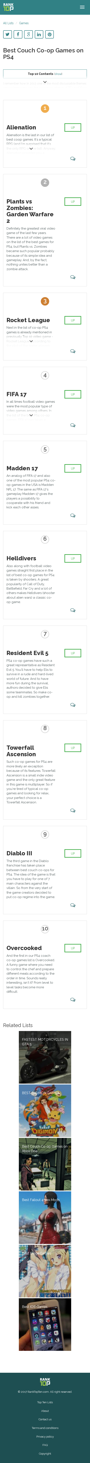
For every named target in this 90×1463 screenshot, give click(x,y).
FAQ (45, 1445)
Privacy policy (45, 1436)
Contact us (45, 1419)
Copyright (45, 1453)
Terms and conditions (45, 1428)
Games (24, 23)
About (45, 1411)
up (73, 127)
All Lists (8, 23)
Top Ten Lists (45, 1402)
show (58, 74)
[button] (45, 81)
